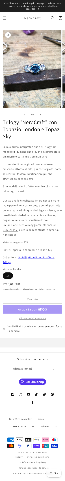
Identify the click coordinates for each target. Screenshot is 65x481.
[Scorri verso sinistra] (25, 115)
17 (9, 276)
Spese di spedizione (25, 289)
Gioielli (22, 257)
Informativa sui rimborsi (37, 457)
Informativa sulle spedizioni (28, 473)
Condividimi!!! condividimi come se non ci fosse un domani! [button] (34, 329)
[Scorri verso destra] (40, 115)
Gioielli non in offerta (41, 257)
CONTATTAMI (10, 229)
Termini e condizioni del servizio (34, 468)
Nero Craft (30, 452)
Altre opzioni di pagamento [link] (32, 318)
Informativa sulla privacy (34, 462)
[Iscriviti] (53, 369)
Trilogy (7, 262)
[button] (4, 18)
